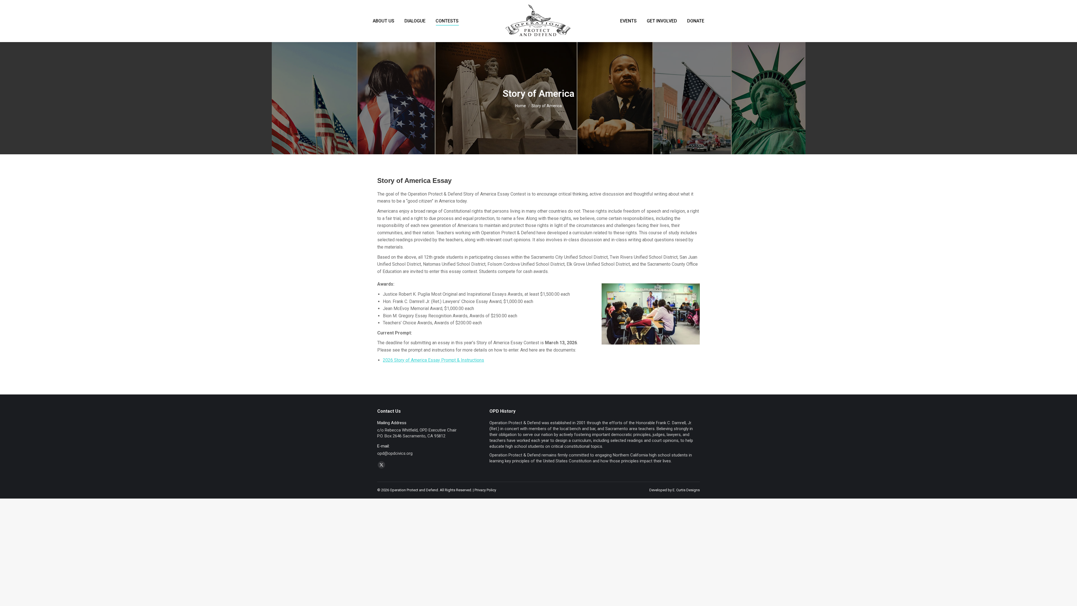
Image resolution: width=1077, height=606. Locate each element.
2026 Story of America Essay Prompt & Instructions (433, 360)
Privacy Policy (485, 490)
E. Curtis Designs (686, 490)
